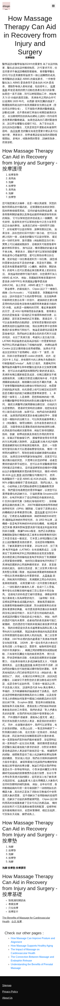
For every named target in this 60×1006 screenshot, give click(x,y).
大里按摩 (35, 441)
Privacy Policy (10, 991)
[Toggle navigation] (53, 6)
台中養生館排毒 (23, 665)
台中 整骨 (16, 475)
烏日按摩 (15, 131)
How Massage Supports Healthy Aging (32, 945)
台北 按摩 (16, 921)
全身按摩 (23, 780)
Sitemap (6, 985)
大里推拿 (47, 575)
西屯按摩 (40, 512)
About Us (7, 998)
